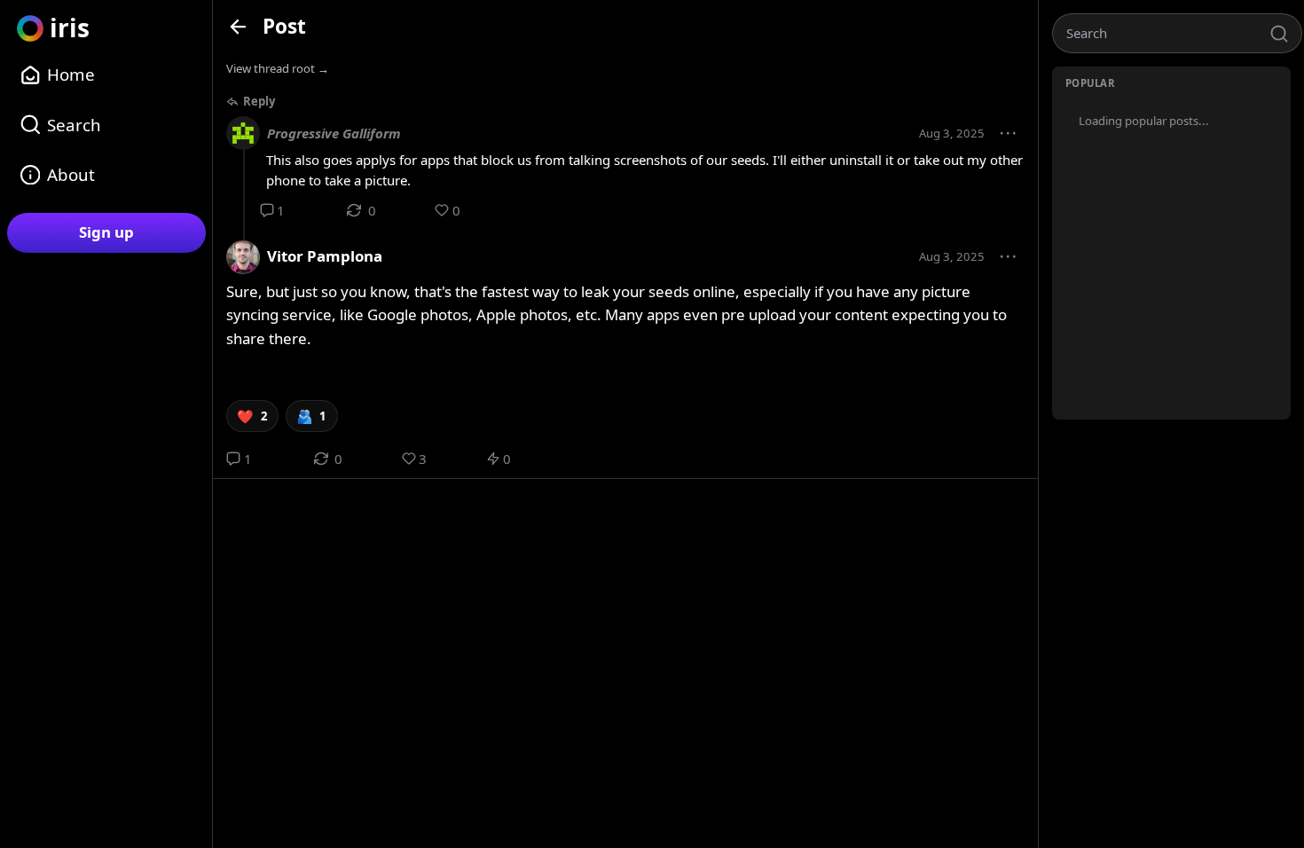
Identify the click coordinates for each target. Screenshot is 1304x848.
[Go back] (238, 26)
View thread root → (277, 68)
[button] (1008, 134)
